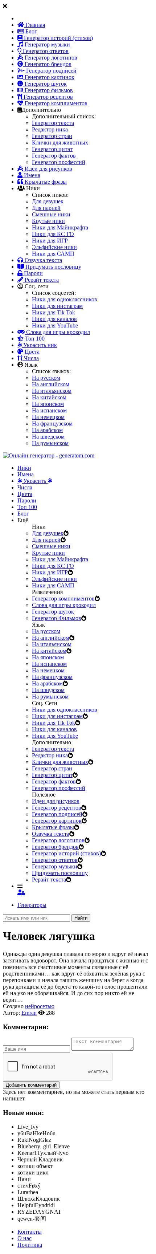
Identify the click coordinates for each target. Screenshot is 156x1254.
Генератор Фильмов (56, 618)
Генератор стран (52, 136)
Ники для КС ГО (53, 234)
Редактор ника (50, 129)
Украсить (35, 481)
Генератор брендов (47, 64)
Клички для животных (60, 142)
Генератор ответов (45, 51)
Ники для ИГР (50, 240)
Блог (30, 31)
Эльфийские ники (54, 247)
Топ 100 (34, 338)
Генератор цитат (52, 149)
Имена (31, 175)
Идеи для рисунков (47, 169)
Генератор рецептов (47, 97)
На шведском (48, 436)
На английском (50, 384)
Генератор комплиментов (55, 103)
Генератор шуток (45, 84)
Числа (30, 358)
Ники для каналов (54, 319)
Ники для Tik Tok (53, 312)
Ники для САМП (53, 254)
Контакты (29, 1232)
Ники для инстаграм (57, 306)
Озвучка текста (42, 260)
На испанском (49, 410)
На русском (46, 378)
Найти (80, 918)
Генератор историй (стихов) (57, 38)
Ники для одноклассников (64, 299)
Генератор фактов (54, 155)
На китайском (49, 397)
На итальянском (51, 391)
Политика (29, 1245)
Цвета (31, 352)
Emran (29, 1013)
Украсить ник (39, 345)
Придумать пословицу (52, 267)
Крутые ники (48, 221)
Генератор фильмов (48, 90)
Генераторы (31, 905)
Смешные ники (51, 214)
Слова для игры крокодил (57, 332)
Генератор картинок (48, 77)
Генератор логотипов (50, 57)
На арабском (47, 430)
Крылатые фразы (45, 182)
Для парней (46, 208)
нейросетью (39, 1006)
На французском (52, 423)
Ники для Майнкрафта (60, 227)
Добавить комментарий (31, 1085)
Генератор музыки (46, 44)
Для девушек (47, 201)
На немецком (48, 417)
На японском (48, 404)
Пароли (32, 273)
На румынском (50, 443)
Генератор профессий (58, 162)
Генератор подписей (51, 71)
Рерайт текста (41, 280)
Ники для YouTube (55, 325)
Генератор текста (53, 123)
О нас (24, 1238)
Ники (24, 468)
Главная (34, 25)
